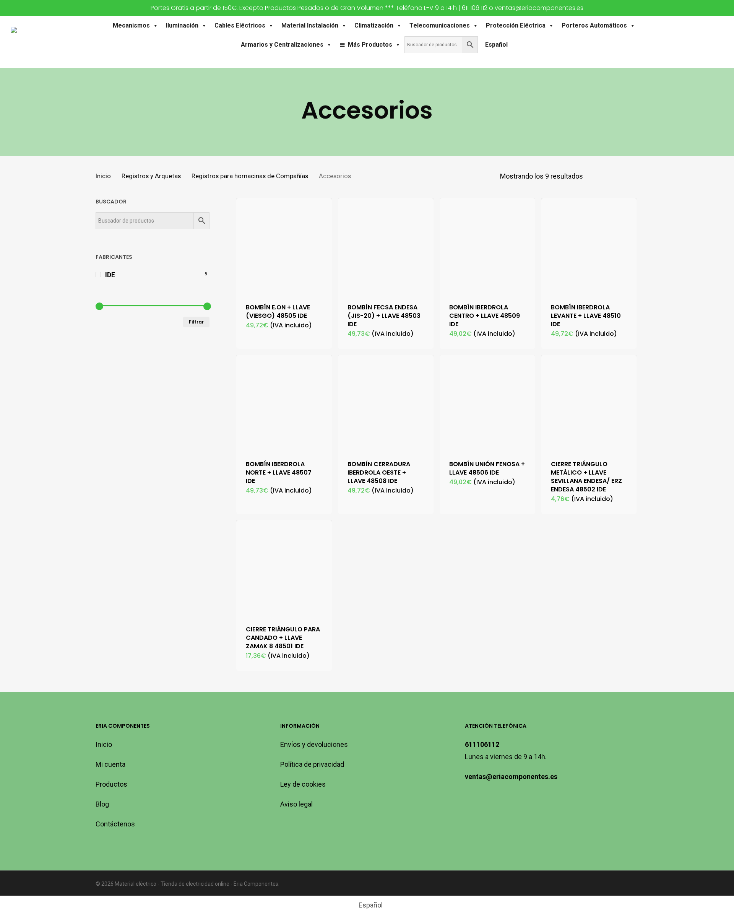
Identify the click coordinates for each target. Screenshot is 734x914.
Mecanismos (131, 25)
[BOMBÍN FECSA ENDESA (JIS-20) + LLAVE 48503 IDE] (386, 246)
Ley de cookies (303, 784)
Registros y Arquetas (151, 176)
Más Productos (370, 44)
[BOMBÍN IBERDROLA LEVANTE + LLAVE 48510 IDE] (589, 246)
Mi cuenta (110, 764)
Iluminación (182, 25)
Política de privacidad (312, 764)
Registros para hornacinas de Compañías (250, 176)
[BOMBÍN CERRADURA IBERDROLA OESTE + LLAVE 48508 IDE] (386, 402)
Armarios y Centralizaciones (282, 44)
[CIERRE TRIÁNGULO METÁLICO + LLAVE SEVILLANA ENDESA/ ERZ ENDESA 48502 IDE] (589, 402)
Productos (111, 784)
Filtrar (196, 322)
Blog (102, 804)
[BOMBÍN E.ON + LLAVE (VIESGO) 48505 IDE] (284, 246)
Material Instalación (309, 25)
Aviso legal (296, 804)
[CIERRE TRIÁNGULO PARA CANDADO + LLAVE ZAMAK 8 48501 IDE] (284, 568)
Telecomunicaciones (439, 25)
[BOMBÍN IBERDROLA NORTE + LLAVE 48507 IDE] (284, 402)
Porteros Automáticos (594, 25)
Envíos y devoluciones (314, 744)
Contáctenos (115, 824)
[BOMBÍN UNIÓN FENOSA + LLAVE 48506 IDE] (487, 402)
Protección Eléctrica (516, 25)
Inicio (103, 176)
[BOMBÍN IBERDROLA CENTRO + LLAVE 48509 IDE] (487, 246)
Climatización (373, 25)
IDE (110, 275)
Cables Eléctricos (239, 25)
